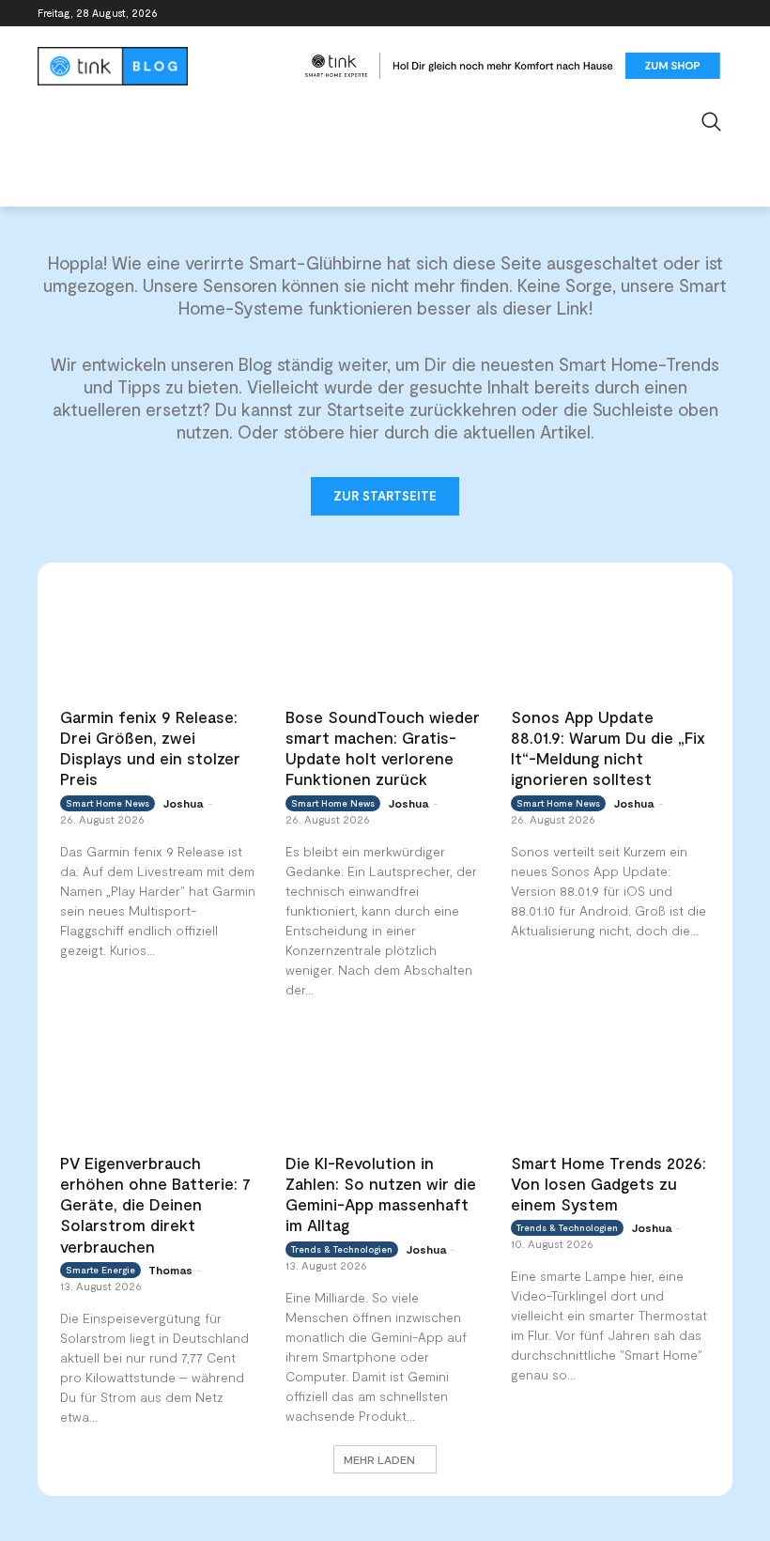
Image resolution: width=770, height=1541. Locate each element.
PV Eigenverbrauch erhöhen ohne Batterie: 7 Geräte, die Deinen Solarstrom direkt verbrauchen (155, 1204)
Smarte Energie (100, 1269)
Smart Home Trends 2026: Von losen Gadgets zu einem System (608, 1183)
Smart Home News (107, 803)
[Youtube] (721, 13)
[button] (712, 121)
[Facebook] (617, 13)
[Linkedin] (670, 13)
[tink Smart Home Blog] (165, 66)
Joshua (182, 802)
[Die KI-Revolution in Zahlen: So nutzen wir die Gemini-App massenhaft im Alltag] (385, 1086)
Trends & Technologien (342, 1249)
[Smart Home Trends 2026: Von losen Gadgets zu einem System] (610, 1086)
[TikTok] (695, 13)
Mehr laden (379, 1459)
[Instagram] (643, 13)
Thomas (170, 1269)
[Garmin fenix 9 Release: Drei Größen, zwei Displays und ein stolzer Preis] (159, 640)
